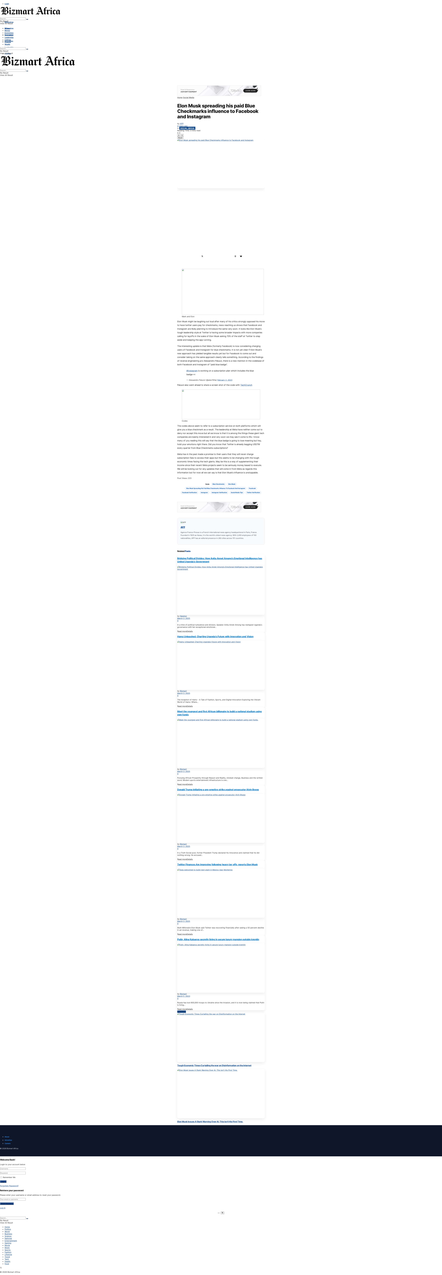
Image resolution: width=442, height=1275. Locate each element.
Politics (8, 1229)
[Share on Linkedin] (208, 256)
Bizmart (183, 691)
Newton (183, 616)
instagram (204, 492)
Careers (8, 1143)
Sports (7, 1250)
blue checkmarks (219, 484)
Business (8, 1234)
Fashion (8, 1252)
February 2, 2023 (224, 380)
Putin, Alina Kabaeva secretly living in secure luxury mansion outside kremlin (218, 939)
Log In (2, 1208)
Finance (8, 42)
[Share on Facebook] (197, 256)
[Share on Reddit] (224, 256)
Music (7, 1247)
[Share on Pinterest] (213, 256)
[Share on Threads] (235, 256)
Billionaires (9, 22)
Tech (7, 1259)
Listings (8, 40)
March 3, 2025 (183, 618)
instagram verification (219, 492)
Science (8, 1236)
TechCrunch (246, 385)
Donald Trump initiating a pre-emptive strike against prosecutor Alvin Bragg (218, 789)
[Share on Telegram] (230, 256)
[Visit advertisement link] (219, 95)
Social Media (188, 97)
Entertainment (11, 1241)
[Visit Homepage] (31, 16)
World (7, 1231)
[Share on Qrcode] (246, 256)
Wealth (7, 44)
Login (7, 4)
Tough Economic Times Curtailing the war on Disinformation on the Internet (214, 1065)
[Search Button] (27, 19)
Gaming (8, 1243)
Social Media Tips (237, 492)
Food (7, 1264)
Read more (185, 631)
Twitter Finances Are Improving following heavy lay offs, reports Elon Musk (217, 864)
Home (179, 97)
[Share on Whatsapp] (219, 256)
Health (7, 1261)
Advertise (8, 1140)
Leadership (9, 37)
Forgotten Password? (9, 1186)
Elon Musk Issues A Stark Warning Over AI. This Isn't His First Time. (210, 1121)
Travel (7, 1257)
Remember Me (9, 1177)
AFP (181, 123)
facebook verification (189, 492)
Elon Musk (231, 484)
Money (7, 31)
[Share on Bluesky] (241, 256)
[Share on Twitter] (202, 256)
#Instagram (192, 371)
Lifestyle (8, 1254)
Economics (9, 33)
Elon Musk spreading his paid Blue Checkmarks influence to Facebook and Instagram (215, 488)
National (8, 1238)
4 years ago (182, 126)
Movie (7, 1245)
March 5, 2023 (183, 996)
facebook (252, 488)
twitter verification (253, 492)
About (7, 1137)
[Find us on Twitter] (1, 1268)
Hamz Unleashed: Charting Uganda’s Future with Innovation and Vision (215, 636)
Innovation (9, 35)
